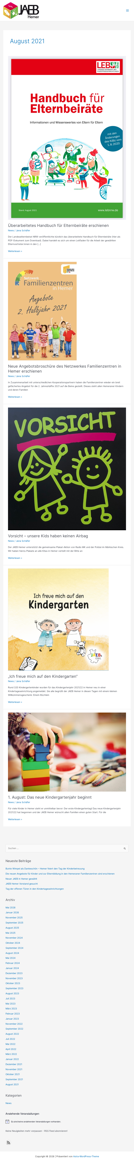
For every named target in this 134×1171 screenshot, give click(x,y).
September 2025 (14, 922)
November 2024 (14, 937)
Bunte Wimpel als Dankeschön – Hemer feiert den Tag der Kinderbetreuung (45, 868)
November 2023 (14, 978)
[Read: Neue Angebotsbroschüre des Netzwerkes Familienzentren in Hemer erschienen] (42, 311)
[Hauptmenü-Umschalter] (127, 10)
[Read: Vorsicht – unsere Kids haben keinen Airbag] (67, 468)
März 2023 (11, 1008)
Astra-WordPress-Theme (86, 1156)
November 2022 (14, 1024)
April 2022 (11, 1049)
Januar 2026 (12, 912)
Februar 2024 (13, 963)
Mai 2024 (11, 958)
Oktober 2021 (13, 1074)
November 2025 (14, 917)
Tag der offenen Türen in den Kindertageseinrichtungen (35, 888)
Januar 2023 (12, 1018)
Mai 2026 (11, 907)
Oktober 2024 (13, 943)
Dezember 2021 (14, 1064)
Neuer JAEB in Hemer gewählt (21, 878)
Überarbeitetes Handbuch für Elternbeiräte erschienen (58, 225)
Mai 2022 (10, 1044)
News (11, 230)
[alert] (67, 1122)
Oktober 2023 (13, 983)
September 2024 (14, 948)
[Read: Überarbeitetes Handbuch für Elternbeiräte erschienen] (67, 137)
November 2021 (14, 1069)
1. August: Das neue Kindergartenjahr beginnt (50, 797)
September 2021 (14, 1079)
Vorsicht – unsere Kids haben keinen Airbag (48, 536)
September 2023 (14, 988)
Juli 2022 (10, 1039)
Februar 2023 (13, 1013)
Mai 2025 (10, 933)
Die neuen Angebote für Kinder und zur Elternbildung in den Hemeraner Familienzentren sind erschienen (60, 873)
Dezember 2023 (14, 973)
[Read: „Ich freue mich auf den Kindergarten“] (58, 619)
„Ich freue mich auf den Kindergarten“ (43, 676)
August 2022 (12, 1034)
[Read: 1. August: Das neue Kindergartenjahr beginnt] (67, 751)
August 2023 (12, 993)
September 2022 (14, 1028)
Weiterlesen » (15, 251)
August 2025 (12, 927)
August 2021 (12, 1084)
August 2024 (12, 953)
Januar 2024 (12, 968)
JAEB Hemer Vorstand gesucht (22, 883)
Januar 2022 (12, 1059)
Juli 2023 (10, 998)
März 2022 (11, 1054)
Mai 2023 (11, 1003)
